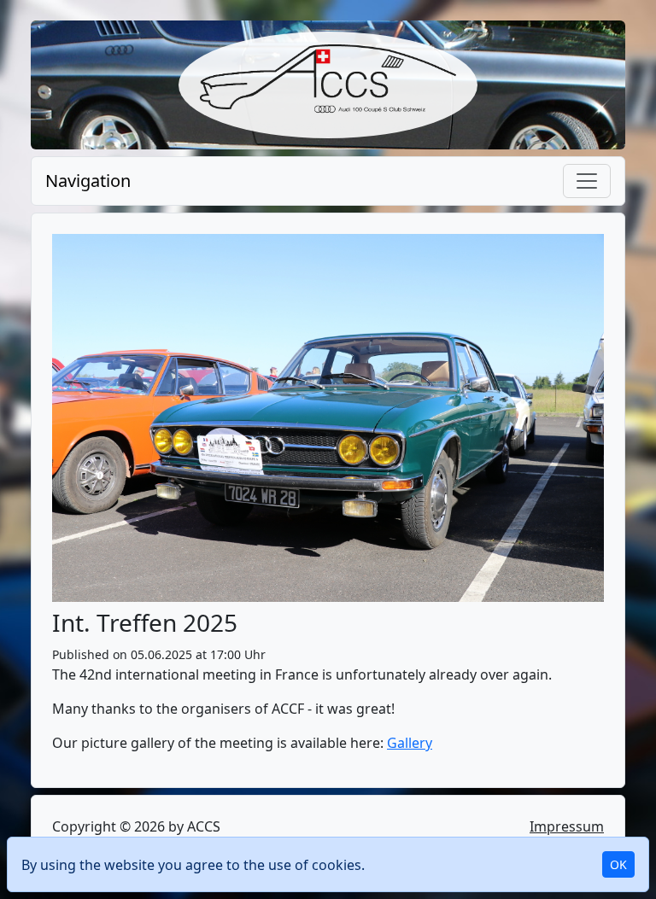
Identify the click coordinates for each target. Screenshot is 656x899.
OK (618, 864)
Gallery (409, 742)
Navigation (88, 180)
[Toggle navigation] (587, 181)
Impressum (567, 826)
